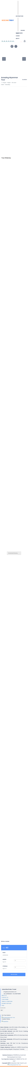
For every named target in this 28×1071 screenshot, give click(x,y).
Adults (4, 959)
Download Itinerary (13, 553)
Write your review (13, 748)
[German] (7, 41)
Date (4, 952)
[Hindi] (13, 41)
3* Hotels (4, 584)
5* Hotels (4, 590)
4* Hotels (4, 587)
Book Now (14, 974)
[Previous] (4, 59)
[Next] (24, 59)
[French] (5, 41)
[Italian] (9, 41)
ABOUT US (4, 995)
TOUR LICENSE (5, 999)
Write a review (5, 941)
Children (5, 966)
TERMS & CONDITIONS (7, 1001)
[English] (3, 41)
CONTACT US (5, 997)
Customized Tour (19, 33)
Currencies (2, 1008)
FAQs (3, 1005)
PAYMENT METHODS (6, 1003)
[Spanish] (11, 41)
